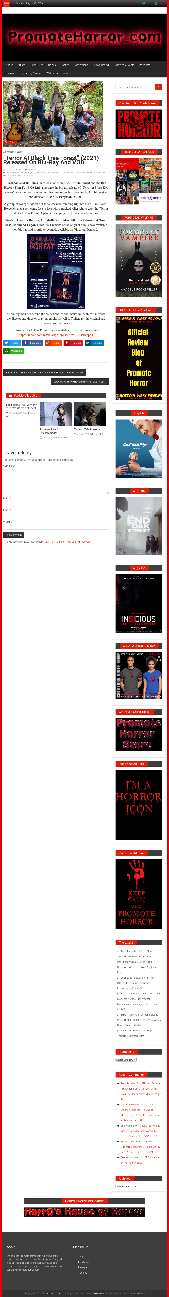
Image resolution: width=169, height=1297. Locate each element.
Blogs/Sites (36, 65)
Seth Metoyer (127, 1141)
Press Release (10, 142)
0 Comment (33, 169)
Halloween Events (124, 65)
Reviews (11, 73)
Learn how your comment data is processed (67, 541)
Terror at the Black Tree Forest (22, 176)
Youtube (82, 1272)
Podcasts (144, 65)
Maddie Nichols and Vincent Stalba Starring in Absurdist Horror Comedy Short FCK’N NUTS (140, 1131)
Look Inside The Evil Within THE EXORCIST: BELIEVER (21, 406)
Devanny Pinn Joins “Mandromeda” (51, 431)
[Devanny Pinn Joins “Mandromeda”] (56, 413)
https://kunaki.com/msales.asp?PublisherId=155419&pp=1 (56, 335)
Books (52, 65)
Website (7, 522)
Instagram (83, 1267)
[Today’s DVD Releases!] (90, 413)
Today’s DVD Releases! (87, 429)
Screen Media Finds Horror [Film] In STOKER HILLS (79, 381)
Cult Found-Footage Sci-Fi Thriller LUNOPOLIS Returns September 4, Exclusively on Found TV (136, 983)
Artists (21, 65)
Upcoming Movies (30, 73)
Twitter (81, 1257)
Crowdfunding (101, 65)
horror (66, 173)
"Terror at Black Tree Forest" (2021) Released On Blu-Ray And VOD (34, 173)
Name (7, 498)
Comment (9, 465)
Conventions (81, 65)
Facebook (83, 1262)
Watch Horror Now (57, 73)
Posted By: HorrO (13, 169)
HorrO (32, 413)
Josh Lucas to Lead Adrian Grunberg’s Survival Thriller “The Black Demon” (45, 372)
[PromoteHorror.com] (84, 37)
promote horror (88, 173)
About (9, 65)
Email (7, 510)
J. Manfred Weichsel (131, 1104)
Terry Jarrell (127, 1083)
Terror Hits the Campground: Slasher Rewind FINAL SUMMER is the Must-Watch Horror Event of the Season (139, 1020)
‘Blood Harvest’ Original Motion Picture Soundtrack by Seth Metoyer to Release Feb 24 (140, 1146)
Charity (65, 65)
